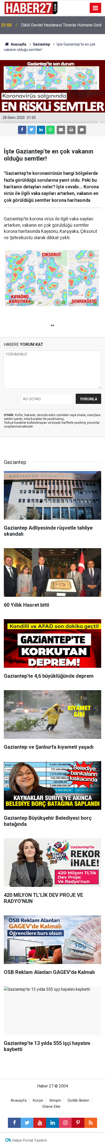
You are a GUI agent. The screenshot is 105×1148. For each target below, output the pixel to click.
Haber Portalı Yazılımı (29, 1140)
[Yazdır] (71, 130)
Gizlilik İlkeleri (78, 1100)
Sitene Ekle (51, 1106)
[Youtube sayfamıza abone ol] (39, 1123)
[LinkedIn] (41, 130)
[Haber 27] (31, 7)
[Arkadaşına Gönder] (61, 130)
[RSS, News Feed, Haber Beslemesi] (90, 1123)
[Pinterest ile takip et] (78, 1123)
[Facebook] (22, 130)
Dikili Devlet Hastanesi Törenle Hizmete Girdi (61, 25)
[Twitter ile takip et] (27, 1123)
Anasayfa (19, 1100)
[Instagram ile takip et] (65, 1123)
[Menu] (95, 8)
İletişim (55, 1100)
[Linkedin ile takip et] (52, 1123)
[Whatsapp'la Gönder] (50, 130)
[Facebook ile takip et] (14, 1123)
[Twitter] (32, 130)
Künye (38, 1100)
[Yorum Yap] (82, 130)
